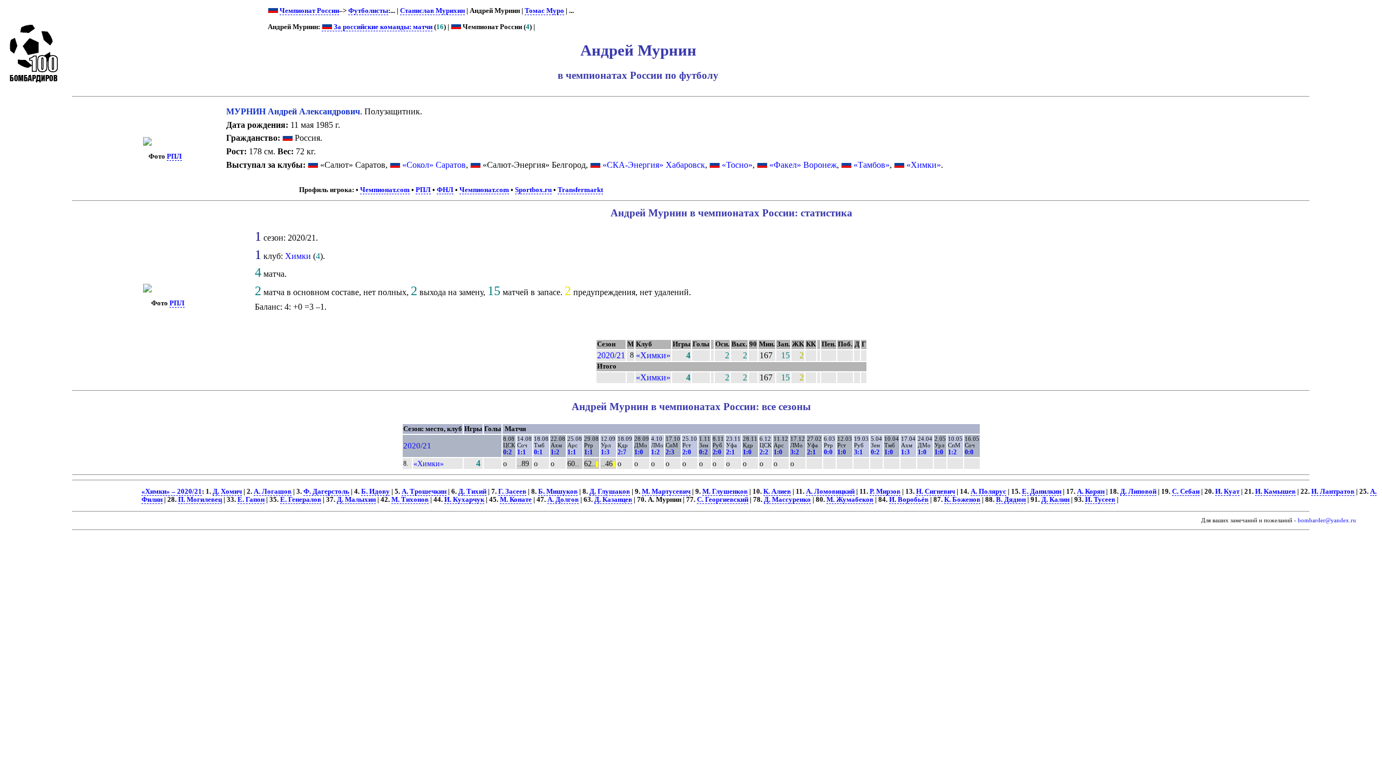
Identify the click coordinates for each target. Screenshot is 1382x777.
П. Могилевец (200, 499)
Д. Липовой (1138, 491)
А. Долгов (563, 499)
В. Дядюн (1011, 499)
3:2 (794, 452)
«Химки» (923, 164)
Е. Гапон (251, 499)
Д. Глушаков (610, 491)
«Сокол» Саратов (434, 164)
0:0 (828, 452)
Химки (298, 256)
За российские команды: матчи (382, 27)
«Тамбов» (871, 164)
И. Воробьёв (909, 499)
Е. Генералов (300, 499)
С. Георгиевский (722, 499)
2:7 (622, 452)
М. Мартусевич (666, 491)
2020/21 (611, 355)
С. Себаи (1186, 491)
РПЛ (174, 156)
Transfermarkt (580, 190)
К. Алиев (777, 491)
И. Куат (1227, 491)
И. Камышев (1275, 491)
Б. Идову (375, 491)
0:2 (507, 452)
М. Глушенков (725, 491)
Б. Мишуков (558, 491)
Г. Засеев (512, 491)
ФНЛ (445, 190)
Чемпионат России (309, 11)
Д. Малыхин (356, 499)
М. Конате (516, 499)
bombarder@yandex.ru (1327, 520)
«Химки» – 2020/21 (171, 491)
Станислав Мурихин (432, 11)
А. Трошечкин (424, 491)
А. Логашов (273, 491)
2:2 (764, 452)
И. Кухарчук (464, 499)
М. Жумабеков (850, 499)
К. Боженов (962, 499)
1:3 (605, 452)
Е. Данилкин (1041, 491)
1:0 (638, 452)
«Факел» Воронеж (803, 164)
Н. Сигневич (935, 491)
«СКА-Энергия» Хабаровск (653, 164)
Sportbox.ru (533, 190)
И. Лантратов (1332, 491)
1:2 (555, 452)
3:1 (858, 452)
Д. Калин (1055, 499)
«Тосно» (737, 164)
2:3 (670, 452)
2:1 (730, 452)
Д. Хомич (227, 491)
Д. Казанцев (613, 499)
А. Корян (1091, 491)
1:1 (521, 452)
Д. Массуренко (787, 499)
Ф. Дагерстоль (326, 491)
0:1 (538, 452)
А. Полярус (988, 491)
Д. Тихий (472, 491)
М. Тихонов (410, 499)
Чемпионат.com (385, 190)
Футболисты (368, 11)
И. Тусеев (1100, 499)
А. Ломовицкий (830, 491)
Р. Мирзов (885, 491)
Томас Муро (544, 11)
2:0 (686, 452)
